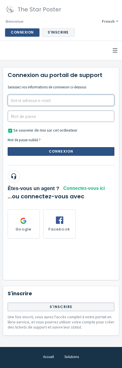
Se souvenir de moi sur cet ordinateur (45, 130)
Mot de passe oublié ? (24, 140)
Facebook (59, 229)
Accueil (48, 356)
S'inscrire (61, 306)
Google (23, 229)
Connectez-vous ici (84, 188)
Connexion (61, 151)
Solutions (71, 356)
